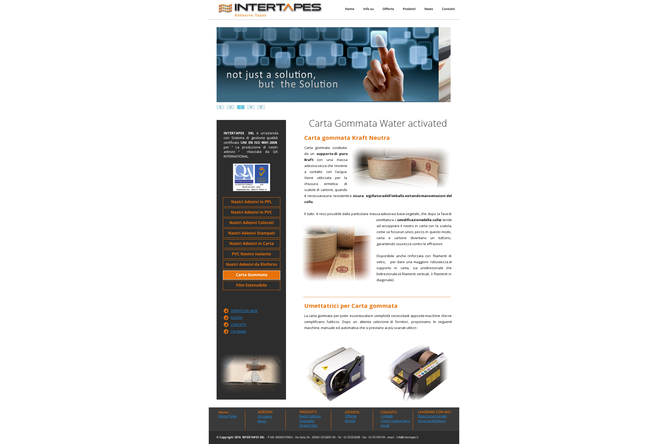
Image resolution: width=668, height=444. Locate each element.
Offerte (350, 416)
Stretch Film (308, 425)
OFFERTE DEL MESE (244, 311)
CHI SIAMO (238, 331)
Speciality (306, 420)
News (262, 421)
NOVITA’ (237, 317)
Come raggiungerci (395, 420)
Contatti (387, 416)
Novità (350, 420)
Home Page (227, 416)
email (385, 425)
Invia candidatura (432, 420)
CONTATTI (238, 324)
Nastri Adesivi (310, 416)
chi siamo (265, 416)
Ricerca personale (432, 416)
